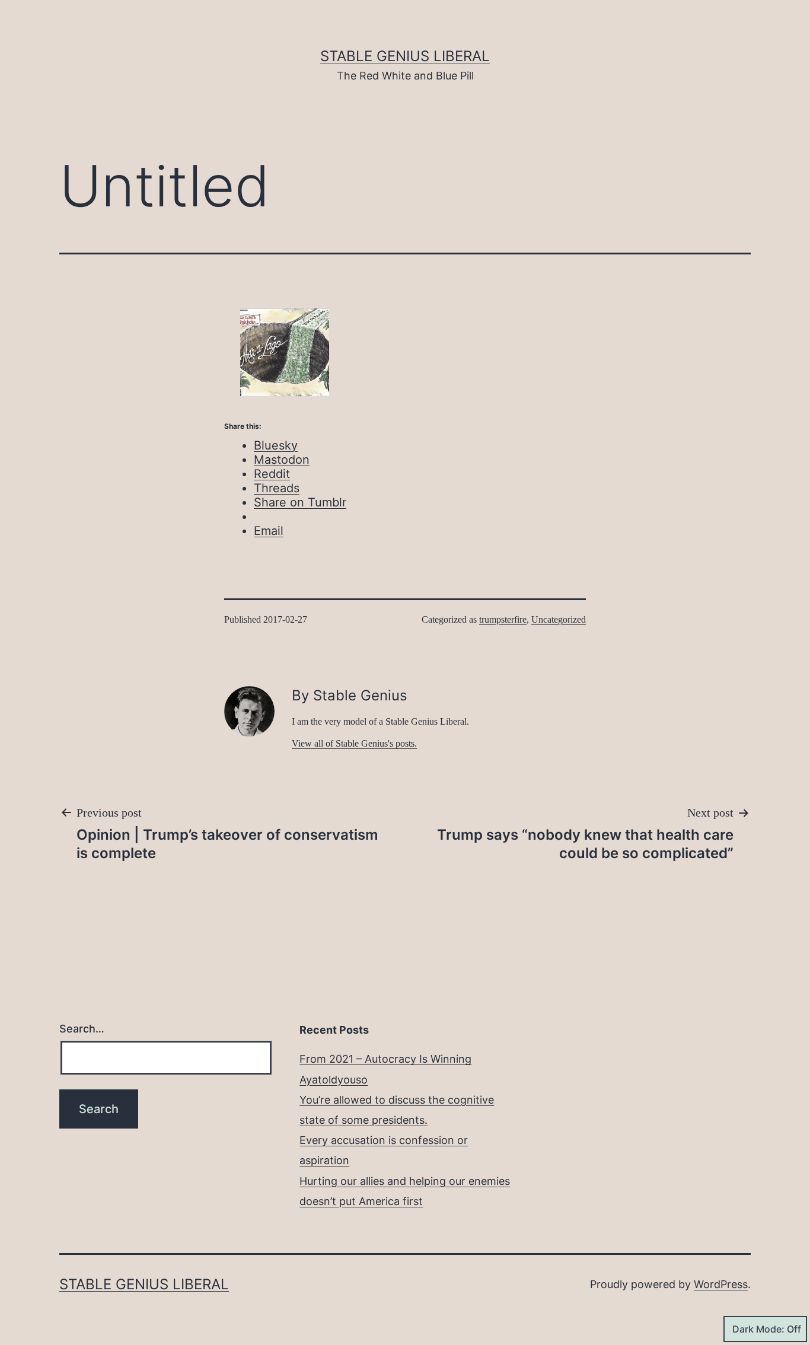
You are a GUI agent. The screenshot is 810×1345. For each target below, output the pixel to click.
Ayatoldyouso (333, 1079)
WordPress (721, 1284)
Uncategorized (558, 619)
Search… (81, 1028)
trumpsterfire (503, 619)
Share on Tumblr (300, 502)
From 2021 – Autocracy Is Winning (385, 1059)
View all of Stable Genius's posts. (354, 743)
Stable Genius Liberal (405, 56)
